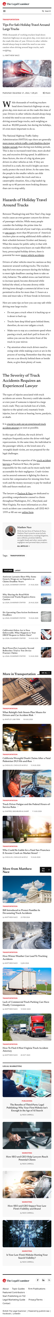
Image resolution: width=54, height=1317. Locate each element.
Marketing (27, 1153)
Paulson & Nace (25, 493)
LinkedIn (16, 1313)
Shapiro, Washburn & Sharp (17, 811)
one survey (10, 233)
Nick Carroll (28, 1115)
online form (27, 512)
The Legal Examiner (17, 1311)
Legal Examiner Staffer (15, 584)
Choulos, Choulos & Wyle (16, 765)
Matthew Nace (12, 55)
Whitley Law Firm (12, 719)
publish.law (44, 1311)
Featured (8, 570)
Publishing (27, 1101)
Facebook (7, 1313)
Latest (17, 570)
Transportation (11, 19)
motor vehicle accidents (32, 255)
